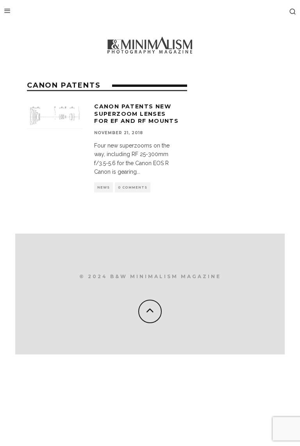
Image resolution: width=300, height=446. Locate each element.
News (103, 187)
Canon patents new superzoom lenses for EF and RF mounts (136, 113)
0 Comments (132, 187)
